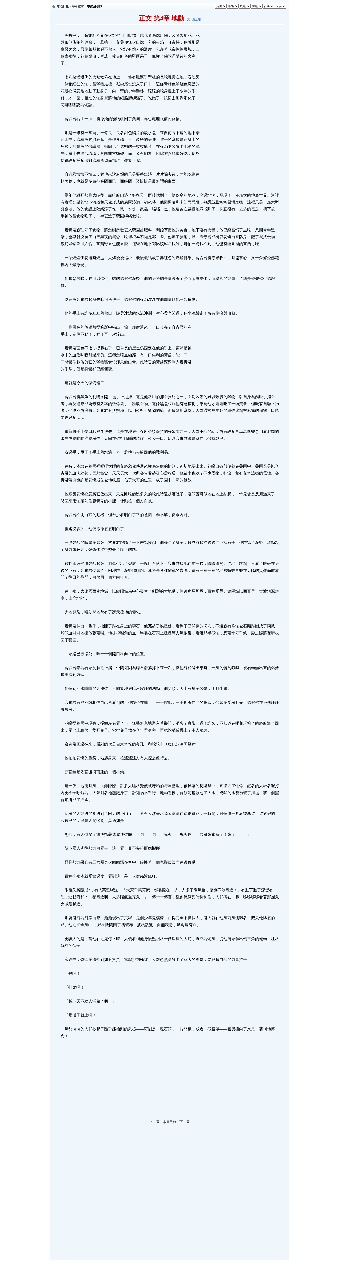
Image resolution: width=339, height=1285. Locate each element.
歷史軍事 (78, 6)
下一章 (184, 1122)
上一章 (154, 1122)
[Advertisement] (238, 106)
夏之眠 (196, 19)
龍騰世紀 (63, 6)
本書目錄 (169, 1122)
